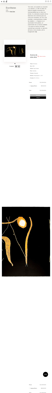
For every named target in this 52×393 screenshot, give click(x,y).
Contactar (38, 95)
